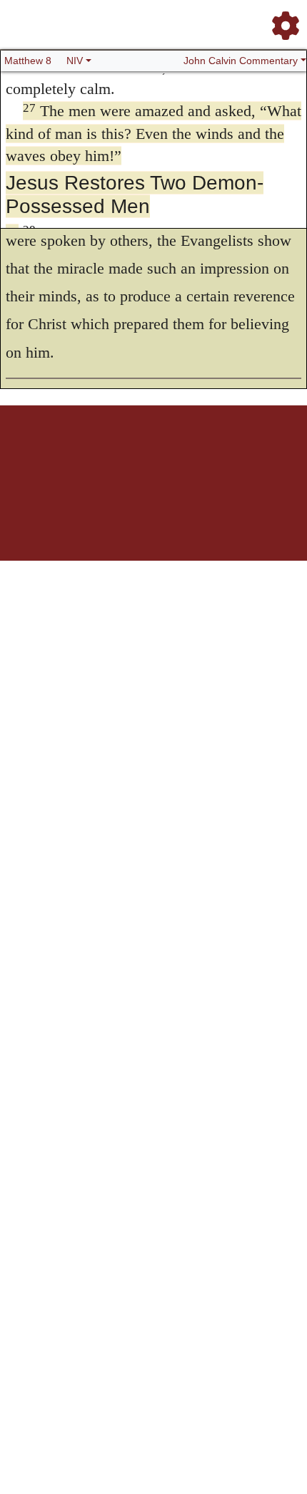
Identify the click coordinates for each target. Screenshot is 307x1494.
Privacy (217, 455)
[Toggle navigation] (281, 20)
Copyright (183, 455)
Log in (34, 455)
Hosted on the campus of (82, 518)
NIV (74, 60)
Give (275, 455)
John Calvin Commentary (240, 60)
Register (65, 455)
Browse (97, 455)
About (151, 455)
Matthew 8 (27, 60)
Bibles (126, 455)
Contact (248, 455)
